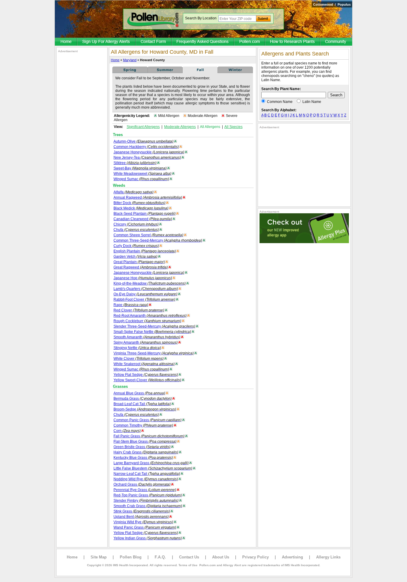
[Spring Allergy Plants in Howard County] (129, 72)
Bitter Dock (139, 203)
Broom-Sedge (145, 409)
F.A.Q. (160, 557)
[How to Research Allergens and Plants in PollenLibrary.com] (293, 42)
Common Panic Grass (147, 420)
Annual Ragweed (148, 197)
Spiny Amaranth (146, 342)
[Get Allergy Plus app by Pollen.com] (304, 242)
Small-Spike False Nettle (152, 332)
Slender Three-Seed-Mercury (154, 326)
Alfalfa (133, 192)
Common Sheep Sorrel (148, 235)
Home (115, 60)
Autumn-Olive (143, 141)
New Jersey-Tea (147, 157)
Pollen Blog (131, 557)
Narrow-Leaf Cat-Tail (147, 474)
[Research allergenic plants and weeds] (66, 42)
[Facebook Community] (336, 42)
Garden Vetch (135, 256)
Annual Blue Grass (139, 393)
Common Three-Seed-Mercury (158, 240)
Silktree (135, 163)
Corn (127, 431)
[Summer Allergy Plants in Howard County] (165, 72)
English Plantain (145, 251)
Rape (131, 305)
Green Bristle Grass (142, 447)
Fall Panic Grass (149, 436)
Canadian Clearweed (143, 219)
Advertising (292, 557)
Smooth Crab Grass (148, 506)
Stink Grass (142, 511)
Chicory (136, 224)
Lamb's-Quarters (146, 289)
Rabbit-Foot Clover (144, 299)
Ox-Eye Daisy (145, 294)
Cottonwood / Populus (332, 4)
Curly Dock (136, 246)
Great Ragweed (141, 267)
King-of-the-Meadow (150, 283)
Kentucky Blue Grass (143, 458)
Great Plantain (139, 262)
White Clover (139, 358)
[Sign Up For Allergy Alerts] (106, 42)
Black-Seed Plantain (144, 214)
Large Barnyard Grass (151, 463)
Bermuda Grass (143, 398)
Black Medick (141, 208)
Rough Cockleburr (147, 321)
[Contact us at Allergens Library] (154, 42)
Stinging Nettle (137, 348)
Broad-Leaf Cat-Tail (142, 404)
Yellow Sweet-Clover (147, 380)
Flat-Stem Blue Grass (145, 441)
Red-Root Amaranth (150, 316)
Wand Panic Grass (145, 527)
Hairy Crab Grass (146, 452)
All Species (233, 127)
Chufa (136, 230)
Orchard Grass (142, 484)
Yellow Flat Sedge (146, 375)
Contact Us (189, 557)
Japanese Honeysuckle (149, 152)
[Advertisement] (82, 142)
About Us (220, 557)
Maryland (129, 60)
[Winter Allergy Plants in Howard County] (235, 72)
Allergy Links (328, 557)
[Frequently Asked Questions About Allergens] (203, 42)
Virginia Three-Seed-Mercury (154, 353)
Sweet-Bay (140, 168)
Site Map (99, 557)
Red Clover (139, 310)
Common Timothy (143, 425)
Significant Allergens (143, 127)
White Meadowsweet (142, 174)
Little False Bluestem (153, 468)
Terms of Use (188, 565)
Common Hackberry (146, 147)
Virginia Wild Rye (143, 522)
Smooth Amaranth (147, 337)
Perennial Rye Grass (145, 490)
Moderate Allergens (180, 127)
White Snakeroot (144, 364)
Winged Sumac (141, 179)
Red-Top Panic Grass (148, 495)
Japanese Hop (143, 278)
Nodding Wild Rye (146, 479)
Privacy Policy (255, 557)
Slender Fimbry (146, 500)
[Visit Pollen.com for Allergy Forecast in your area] (249, 42)
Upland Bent (141, 517)
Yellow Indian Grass (148, 538)
